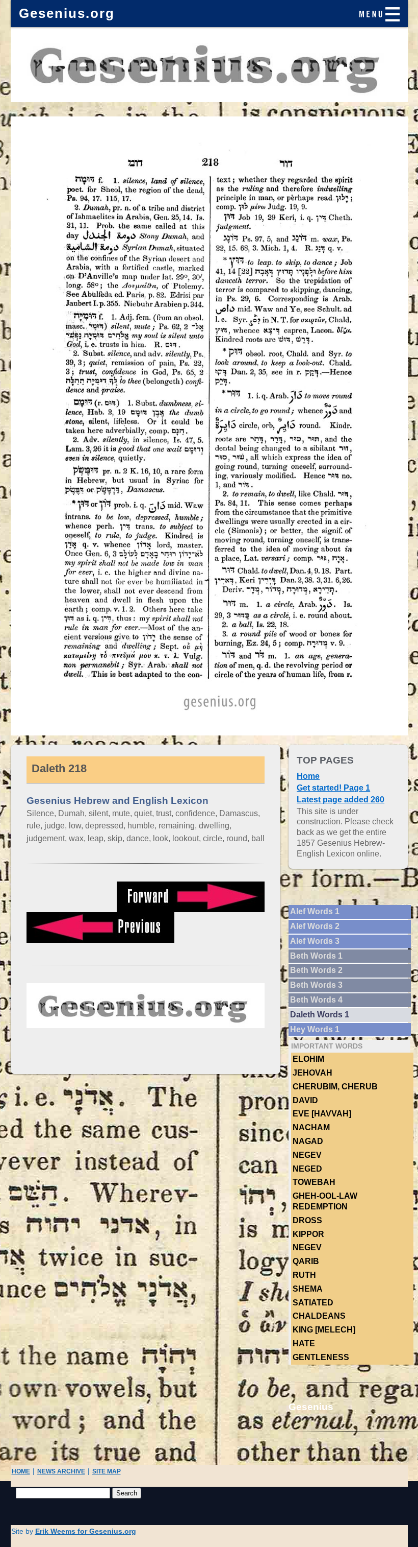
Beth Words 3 (316, 985)
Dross (307, 1220)
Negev (307, 1155)
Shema (308, 1288)
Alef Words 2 (314, 926)
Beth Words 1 (316, 955)
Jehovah (312, 1072)
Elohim (308, 1059)
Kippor (308, 1234)
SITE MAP (106, 1471)
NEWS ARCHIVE (61, 1471)
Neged (307, 1168)
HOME (21, 1471)
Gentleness (321, 1357)
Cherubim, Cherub (335, 1086)
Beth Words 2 (316, 970)
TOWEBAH (314, 1182)
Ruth (304, 1275)
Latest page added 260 (340, 799)
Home (308, 776)
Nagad (308, 1141)
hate (304, 1343)
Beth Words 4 (316, 999)
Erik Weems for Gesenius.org (85, 1531)
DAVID (305, 1100)
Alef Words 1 (314, 911)
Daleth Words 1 (319, 1014)
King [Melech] (324, 1329)
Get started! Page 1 (333, 787)
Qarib (306, 1261)
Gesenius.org (67, 13)
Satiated (313, 1302)
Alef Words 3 (314, 941)
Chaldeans (319, 1316)
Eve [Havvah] (322, 1113)
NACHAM (311, 1127)
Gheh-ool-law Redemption (325, 1201)
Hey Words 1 (314, 1029)
